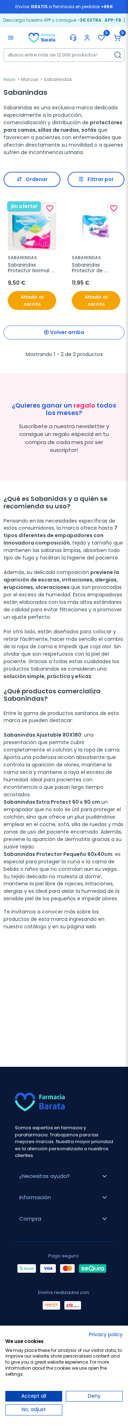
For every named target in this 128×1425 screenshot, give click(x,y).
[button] (117, 38)
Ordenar (37, 179)
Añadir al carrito (32, 300)
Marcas (29, 79)
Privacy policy (106, 1334)
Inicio (10, 79)
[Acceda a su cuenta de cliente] (87, 38)
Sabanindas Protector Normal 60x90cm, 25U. (29, 268)
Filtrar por (100, 179)
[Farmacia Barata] (41, 37)
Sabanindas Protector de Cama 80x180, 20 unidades (93, 268)
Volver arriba (67, 332)
